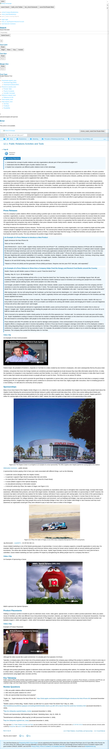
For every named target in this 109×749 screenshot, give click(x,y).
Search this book (4, 29)
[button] (6, 106)
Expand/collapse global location (105, 138)
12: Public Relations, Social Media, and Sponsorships (85, 139)
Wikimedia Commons (10, 468)
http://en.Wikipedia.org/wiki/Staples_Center (17, 711)
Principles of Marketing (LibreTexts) (54, 139)
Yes (23, 736)
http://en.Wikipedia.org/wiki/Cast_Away (16, 720)
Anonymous (12, 726)
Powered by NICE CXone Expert (28, 742)
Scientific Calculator (9, 93)
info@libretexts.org (90, 746)
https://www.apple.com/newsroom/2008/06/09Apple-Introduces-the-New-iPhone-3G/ (63, 698)
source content (21, 726)
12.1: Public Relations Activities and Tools (22, 724)
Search (6, 135)
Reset (2, 47)
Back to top (6, 730)
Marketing (35, 139)
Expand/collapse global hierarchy (5, 139)
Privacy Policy (35, 746)
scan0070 (17, 543)
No (30, 736)
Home (11, 139)
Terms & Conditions (45, 746)
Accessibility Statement (58, 746)
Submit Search (5, 35)
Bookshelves (23, 139)
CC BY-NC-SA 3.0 (78, 724)
